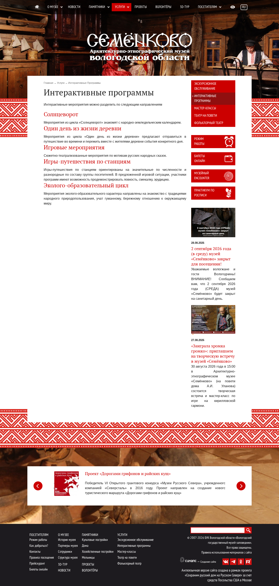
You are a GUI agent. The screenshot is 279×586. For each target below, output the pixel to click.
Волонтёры (163, 7)
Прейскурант (37, 563)
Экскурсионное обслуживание (205, 86)
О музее (52, 7)
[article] (139, 485)
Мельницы (88, 557)
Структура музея (68, 557)
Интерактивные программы (205, 99)
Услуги (120, 7)
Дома (85, 545)
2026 (201, 538)
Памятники (97, 7)
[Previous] (37, 485)
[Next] (241, 485)
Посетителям (207, 7)
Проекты (141, 7)
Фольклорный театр (208, 123)
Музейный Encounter (201, 176)
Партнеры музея (68, 545)
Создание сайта (208, 562)
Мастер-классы (205, 108)
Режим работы (199, 141)
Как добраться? (38, 545)
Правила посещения (41, 557)
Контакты (34, 551)
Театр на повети (205, 115)
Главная (48, 83)
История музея (67, 539)
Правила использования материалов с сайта (226, 552)
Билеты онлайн (199, 159)
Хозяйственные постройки (97, 551)
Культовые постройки (95, 539)
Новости (74, 7)
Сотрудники (65, 551)
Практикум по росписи (204, 193)
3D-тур (184, 7)
